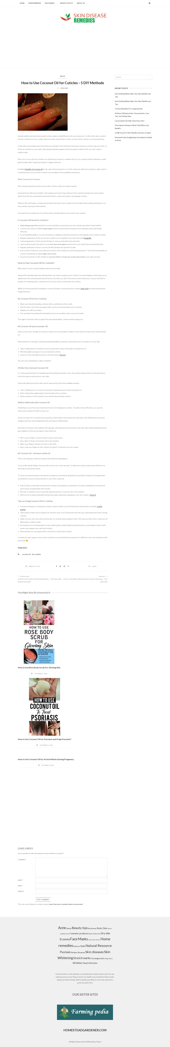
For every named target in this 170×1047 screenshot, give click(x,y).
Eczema (65, 939)
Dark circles (92, 934)
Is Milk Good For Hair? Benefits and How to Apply (133, 133)
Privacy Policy (66, 3)
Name (20, 880)
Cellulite (63, 934)
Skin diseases (94, 952)
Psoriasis (65, 952)
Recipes (74, 952)
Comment (22, 859)
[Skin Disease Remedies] (85, 18)
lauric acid (84, 288)
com (103, 1030)
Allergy (68, 928)
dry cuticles (36, 554)
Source (62, 355)
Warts (111, 958)
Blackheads (92, 928)
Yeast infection (90, 963)
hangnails (87, 238)
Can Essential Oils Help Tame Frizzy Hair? (129, 121)
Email (20, 886)
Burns (110, 928)
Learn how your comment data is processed (66, 904)
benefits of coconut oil (33, 169)
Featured (91, 940)
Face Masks (49, 3)
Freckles (97, 940)
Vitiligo (106, 958)
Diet (99, 934)
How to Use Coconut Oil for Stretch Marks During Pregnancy (46, 759)
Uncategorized (97, 958)
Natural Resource (99, 945)
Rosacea (81, 952)
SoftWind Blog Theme (93, 1042)
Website (21, 891)
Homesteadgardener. (81, 1030)
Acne (62, 928)
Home (22, 3)
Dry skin (105, 933)
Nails (62, 76)
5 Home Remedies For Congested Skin (129, 109)
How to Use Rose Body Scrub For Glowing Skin (39, 667)
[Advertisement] (85, 42)
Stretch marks (82, 958)
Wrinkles (77, 962)
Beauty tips (80, 928)
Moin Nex (64, 88)
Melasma (76, 946)
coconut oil (26, 554)
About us (81, 3)
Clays (67, 934)
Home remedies (34, 3)
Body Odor (102, 928)
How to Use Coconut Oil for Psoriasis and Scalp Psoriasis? (44, 739)
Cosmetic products (79, 933)
